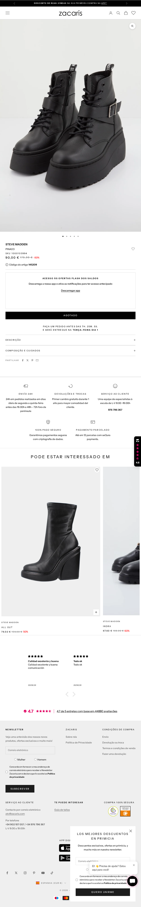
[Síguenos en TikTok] (52, 873)
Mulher (21, 759)
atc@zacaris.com (15, 813)
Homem (41, 759)
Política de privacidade (115, 883)
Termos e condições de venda (118, 748)
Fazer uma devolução (114, 753)
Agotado (70, 315)
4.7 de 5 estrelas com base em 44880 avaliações (87, 711)
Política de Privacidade (79, 742)
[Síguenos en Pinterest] (34, 873)
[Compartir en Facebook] (22, 360)
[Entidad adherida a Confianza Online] (119, 811)
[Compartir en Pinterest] (32, 360)
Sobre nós (71, 736)
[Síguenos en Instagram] (25, 873)
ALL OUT (7, 627)
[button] (68, 694)
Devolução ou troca (113, 742)
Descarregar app (70, 290)
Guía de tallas (62, 809)
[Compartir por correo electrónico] (37, 360)
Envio (105, 736)
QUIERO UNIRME (102, 892)
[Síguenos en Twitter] (16, 873)
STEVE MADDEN (17, 244)
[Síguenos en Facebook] (7, 873)
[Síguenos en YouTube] (43, 873)
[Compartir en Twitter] (27, 360)
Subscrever (19, 788)
